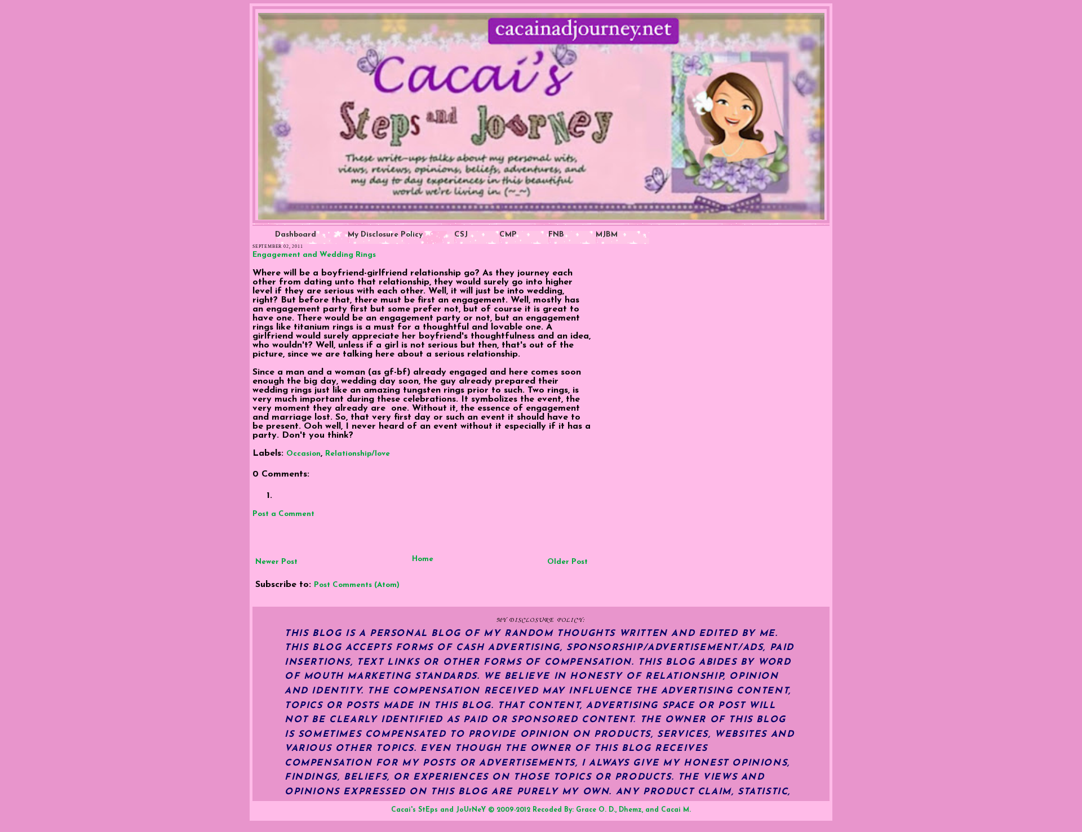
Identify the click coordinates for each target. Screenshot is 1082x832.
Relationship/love (357, 453)
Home (422, 559)
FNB (556, 234)
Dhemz (630, 810)
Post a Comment (283, 514)
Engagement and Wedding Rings (314, 255)
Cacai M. (676, 810)
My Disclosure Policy (385, 234)
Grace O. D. (595, 810)
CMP (508, 234)
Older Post (567, 562)
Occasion (303, 453)
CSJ (461, 234)
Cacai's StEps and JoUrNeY (438, 810)
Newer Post (276, 562)
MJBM (607, 234)
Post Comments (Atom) (357, 585)
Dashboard (295, 234)
